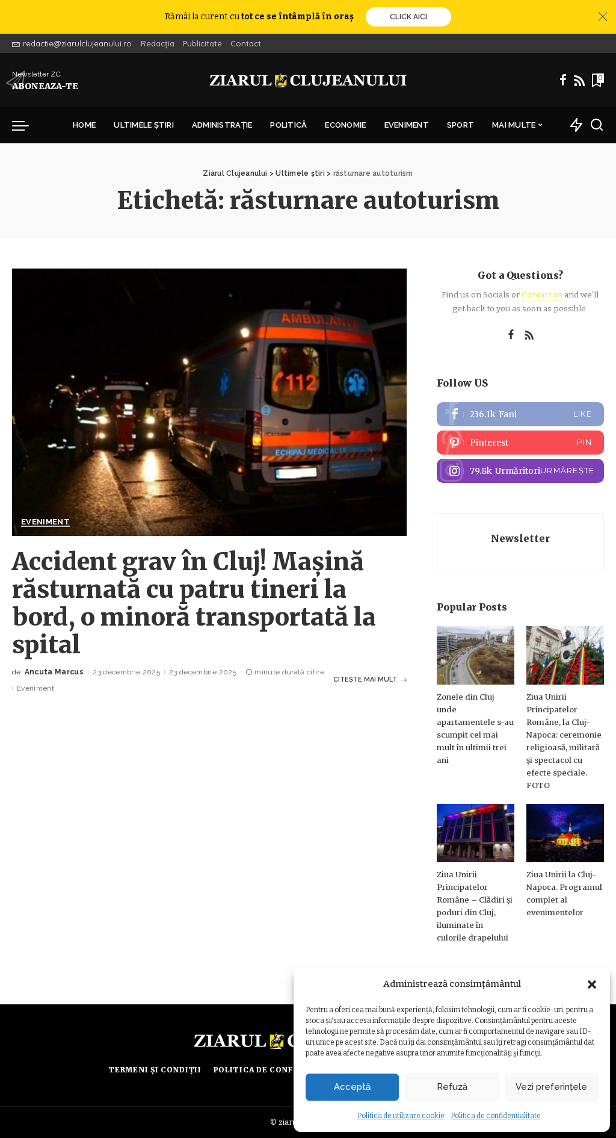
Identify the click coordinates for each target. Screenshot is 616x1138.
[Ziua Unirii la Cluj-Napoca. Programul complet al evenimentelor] (565, 833)
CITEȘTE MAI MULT (365, 679)
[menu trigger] (26, 125)
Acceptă (352, 1086)
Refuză (452, 1086)
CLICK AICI (408, 17)
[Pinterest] (520, 443)
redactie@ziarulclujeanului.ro (77, 43)
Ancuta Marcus (54, 672)
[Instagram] (520, 471)
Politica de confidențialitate (496, 1116)
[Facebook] (563, 80)
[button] (592, 984)
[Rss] (579, 80)
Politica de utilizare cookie (401, 1116)
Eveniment (45, 522)
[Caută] (597, 125)
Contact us (542, 295)
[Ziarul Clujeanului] (308, 80)
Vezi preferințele (551, 1086)
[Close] (603, 17)
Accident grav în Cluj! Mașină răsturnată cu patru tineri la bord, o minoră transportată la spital (194, 603)
